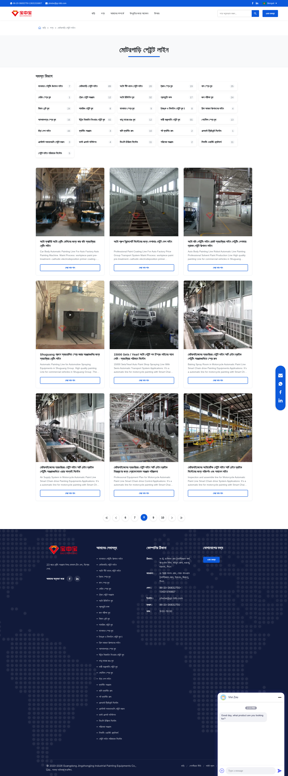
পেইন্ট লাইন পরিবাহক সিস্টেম (110, 738)
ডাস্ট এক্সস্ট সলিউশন (107, 714)
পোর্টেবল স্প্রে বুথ (106, 672)
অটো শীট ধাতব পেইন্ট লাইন (110, 570)
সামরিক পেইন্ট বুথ (106, 624)
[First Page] (106, 517)
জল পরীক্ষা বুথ (104, 612)
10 (162, 517)
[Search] (255, 13)
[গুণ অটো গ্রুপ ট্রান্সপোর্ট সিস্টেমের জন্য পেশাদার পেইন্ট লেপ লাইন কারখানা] (144, 202)
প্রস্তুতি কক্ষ (104, 606)
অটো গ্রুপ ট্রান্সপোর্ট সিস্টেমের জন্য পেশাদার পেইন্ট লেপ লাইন (143, 241)
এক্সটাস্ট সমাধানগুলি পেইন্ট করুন (112, 708)
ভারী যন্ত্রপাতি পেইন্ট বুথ (108, 666)
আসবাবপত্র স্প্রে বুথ (107, 648)
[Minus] (280, 697)
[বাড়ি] (39, 27)
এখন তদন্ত (270, 13)
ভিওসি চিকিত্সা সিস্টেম (107, 720)
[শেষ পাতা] (181, 517)
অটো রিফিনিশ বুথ (106, 600)
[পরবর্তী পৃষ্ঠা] (172, 517)
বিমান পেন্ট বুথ (104, 618)
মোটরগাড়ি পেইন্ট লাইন (66, 27)
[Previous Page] (116, 517)
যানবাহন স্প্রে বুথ (106, 630)
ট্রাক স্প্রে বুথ (104, 576)
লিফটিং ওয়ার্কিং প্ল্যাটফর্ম (108, 732)
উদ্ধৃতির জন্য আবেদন (139, 13)
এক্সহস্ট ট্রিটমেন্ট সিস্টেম (108, 702)
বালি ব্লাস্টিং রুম (105, 690)
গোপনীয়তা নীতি (195, 765)
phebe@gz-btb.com (57, 3)
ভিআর (156, 13)
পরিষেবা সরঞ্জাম (105, 726)
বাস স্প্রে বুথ (104, 582)
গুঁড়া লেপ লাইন (105, 678)
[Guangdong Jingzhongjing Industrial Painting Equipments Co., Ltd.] (21, 13)
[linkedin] (280, 400)
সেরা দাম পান (70, 267)
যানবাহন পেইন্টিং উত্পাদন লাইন (111, 558)
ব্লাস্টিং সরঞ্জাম (105, 684)
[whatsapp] (280, 383)
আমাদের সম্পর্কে (117, 13)
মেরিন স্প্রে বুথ (105, 588)
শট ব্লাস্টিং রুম (105, 696)
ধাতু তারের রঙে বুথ (106, 660)
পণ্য (103, 13)
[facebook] (280, 392)
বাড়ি (93, 13)
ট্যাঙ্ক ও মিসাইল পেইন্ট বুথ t (110, 636)
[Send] (279, 770)
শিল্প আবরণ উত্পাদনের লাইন (109, 642)
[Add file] (222, 770)
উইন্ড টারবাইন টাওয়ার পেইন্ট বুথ (111, 654)
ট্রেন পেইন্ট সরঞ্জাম (106, 594)
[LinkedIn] (257, 3)
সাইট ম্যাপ (210, 765)
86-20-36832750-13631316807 (170, 589)
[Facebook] (252, 3)
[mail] (280, 375)
